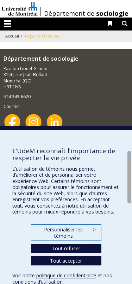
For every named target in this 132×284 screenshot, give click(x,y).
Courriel (12, 106)
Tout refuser (66, 248)
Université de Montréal (20, 9)
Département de (86, 13)
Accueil (12, 36)
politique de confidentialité (66, 275)
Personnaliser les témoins (69, 232)
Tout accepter (66, 260)
